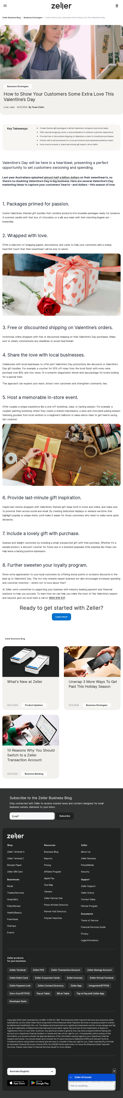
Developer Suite (18, 1001)
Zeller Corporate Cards (47, 978)
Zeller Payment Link (20, 985)
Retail (10, 886)
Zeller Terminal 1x (16, 851)
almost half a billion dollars (62, 177)
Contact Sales (88, 899)
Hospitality (12, 899)
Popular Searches (53, 918)
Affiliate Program (52, 871)
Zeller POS (38, 970)
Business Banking (34, 773)
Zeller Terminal (18, 970)
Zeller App (76, 985)
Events (10, 932)
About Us (85, 851)
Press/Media (87, 865)
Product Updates (34, 705)
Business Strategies (33, 17)
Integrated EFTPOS (99, 985)
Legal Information (89, 940)
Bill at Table (63, 993)
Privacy (84, 933)
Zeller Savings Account (99, 970)
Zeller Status (87, 892)
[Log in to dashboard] (116, 5)
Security (85, 871)
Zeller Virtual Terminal (101, 978)
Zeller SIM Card (14, 871)
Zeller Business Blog (11, 17)
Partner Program (89, 906)
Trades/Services (15, 892)
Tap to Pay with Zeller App (90, 993)
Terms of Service (89, 920)
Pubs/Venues (14, 906)
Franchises (12, 919)
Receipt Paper (14, 865)
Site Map (48, 885)
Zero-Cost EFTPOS (20, 993)
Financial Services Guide (93, 927)
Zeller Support (88, 886)
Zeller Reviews (88, 858)
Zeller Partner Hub (53, 898)
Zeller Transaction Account (65, 970)
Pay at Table (43, 993)
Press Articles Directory (56, 904)
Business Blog (51, 851)
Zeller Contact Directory (50, 985)
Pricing (47, 865)
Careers (48, 891)
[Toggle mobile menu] (5, 6)
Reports (48, 858)
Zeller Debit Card (19, 978)
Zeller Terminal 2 (15, 858)
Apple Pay (49, 878)
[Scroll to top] (114, 1071)
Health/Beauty (14, 912)
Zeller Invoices (74, 978)
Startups (11, 926)
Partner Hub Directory (55, 911)
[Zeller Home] (61, 5)
